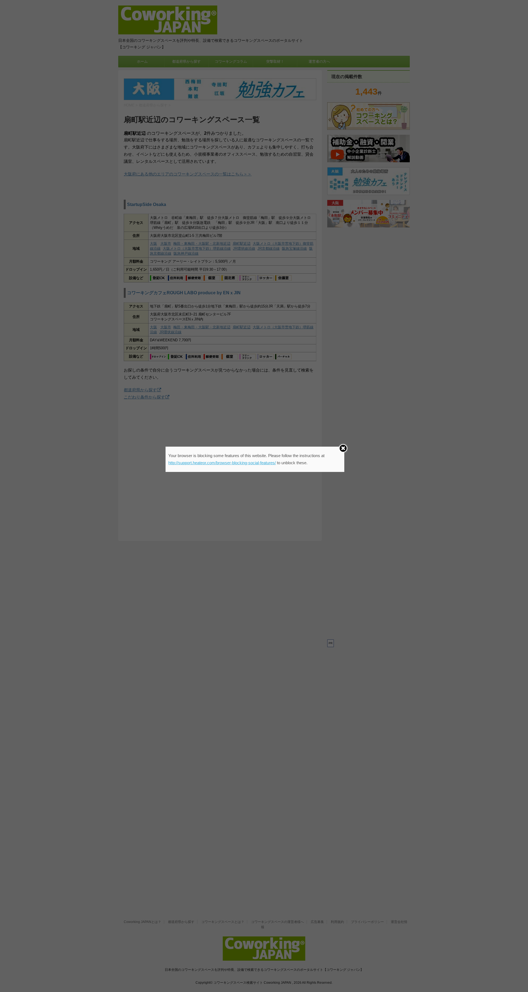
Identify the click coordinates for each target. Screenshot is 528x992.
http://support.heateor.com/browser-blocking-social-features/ (222, 462)
